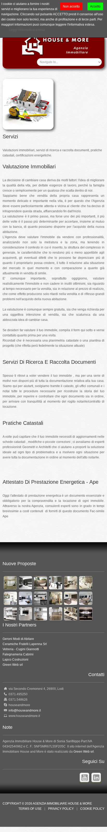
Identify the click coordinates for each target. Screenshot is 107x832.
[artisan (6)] (85, 613)
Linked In (97, 779)
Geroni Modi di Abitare (18, 639)
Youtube (85, 778)
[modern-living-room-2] (85, 598)
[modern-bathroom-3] (40, 582)
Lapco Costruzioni (15, 659)
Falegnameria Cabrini (18, 654)
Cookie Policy (92, 808)
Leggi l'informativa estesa (27, 30)
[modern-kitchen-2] (25, 598)
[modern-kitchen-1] (10, 598)
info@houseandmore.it (25, 710)
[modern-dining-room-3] (70, 582)
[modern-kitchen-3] (40, 598)
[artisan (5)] (70, 613)
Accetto (95, 6)
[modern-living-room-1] (70, 598)
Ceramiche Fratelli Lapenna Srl (25, 644)
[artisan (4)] (55, 613)
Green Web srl (13, 665)
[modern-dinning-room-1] (85, 582)
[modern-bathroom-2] (25, 582)
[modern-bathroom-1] (10, 582)
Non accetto (71, 6)
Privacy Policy (61, 808)
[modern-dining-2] (55, 582)
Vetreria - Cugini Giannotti (21, 649)
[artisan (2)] (25, 613)
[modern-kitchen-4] (55, 598)
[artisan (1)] (10, 613)
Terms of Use (30, 808)
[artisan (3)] (40, 613)
